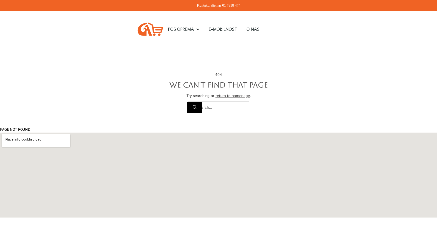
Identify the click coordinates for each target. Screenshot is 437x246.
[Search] (194, 107)
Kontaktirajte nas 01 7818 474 (218, 5)
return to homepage (233, 95)
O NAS (252, 29)
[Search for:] (218, 107)
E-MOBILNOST (223, 29)
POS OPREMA (181, 29)
